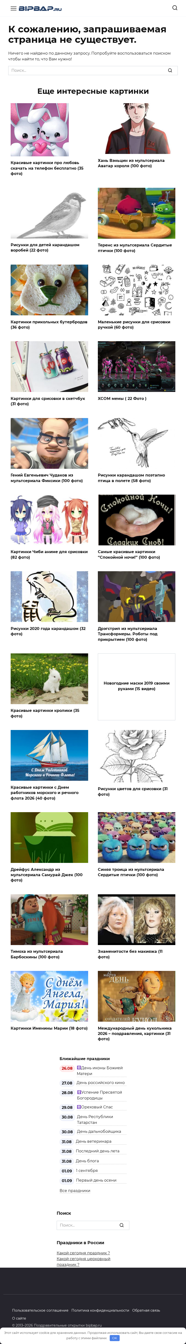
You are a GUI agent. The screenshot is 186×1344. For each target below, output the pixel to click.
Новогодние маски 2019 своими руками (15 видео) (137, 686)
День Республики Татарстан (95, 1119)
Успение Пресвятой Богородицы (99, 1095)
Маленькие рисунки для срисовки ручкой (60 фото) (134, 324)
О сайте (19, 1318)
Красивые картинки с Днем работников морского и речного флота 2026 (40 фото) (44, 792)
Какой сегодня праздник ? (83, 1253)
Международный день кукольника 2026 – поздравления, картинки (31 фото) (135, 1033)
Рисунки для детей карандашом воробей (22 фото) (45, 248)
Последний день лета (97, 1151)
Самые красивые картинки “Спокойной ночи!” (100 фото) (129, 554)
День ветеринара (93, 1141)
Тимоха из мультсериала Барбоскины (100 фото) (37, 954)
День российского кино (101, 1082)
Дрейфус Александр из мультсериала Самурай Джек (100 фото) (47, 874)
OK (114, 1338)
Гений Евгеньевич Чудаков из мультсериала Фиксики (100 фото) (47, 478)
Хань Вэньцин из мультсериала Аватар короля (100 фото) (131, 163)
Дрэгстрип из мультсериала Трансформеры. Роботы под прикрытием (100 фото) (127, 634)
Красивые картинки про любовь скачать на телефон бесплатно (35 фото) (47, 168)
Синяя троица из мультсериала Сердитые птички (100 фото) (131, 872)
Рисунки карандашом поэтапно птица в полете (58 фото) (131, 478)
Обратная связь (146, 1310)
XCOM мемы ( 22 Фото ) (122, 398)
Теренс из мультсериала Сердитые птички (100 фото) (135, 248)
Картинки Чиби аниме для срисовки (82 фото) (49, 554)
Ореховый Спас (97, 1107)
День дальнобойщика (99, 1131)
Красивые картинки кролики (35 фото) (45, 713)
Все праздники (75, 1190)
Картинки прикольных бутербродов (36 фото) (49, 324)
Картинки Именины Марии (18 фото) (49, 1028)
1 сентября (87, 1170)
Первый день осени (96, 1180)
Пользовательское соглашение (40, 1310)
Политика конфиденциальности (100, 1310)
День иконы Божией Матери (100, 1071)
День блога (87, 1161)
